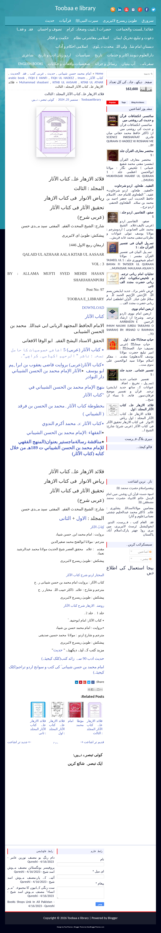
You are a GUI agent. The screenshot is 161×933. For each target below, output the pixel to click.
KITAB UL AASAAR (65, 82)
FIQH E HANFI (37, 78)
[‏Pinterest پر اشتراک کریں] (89, 689)
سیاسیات (83, 55)
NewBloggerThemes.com (95, 927)
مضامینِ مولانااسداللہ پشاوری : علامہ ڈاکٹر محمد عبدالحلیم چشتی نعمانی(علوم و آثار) (130, 512)
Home (99, 73)
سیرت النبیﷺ (87, 21)
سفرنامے (147, 64)
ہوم (56, 742)
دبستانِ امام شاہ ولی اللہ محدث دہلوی (123, 47)
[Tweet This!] (88, 682)
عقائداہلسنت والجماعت (135, 29)
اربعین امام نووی (143, 309)
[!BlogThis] (98, 689)
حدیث (49, 21)
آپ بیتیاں (128, 64)
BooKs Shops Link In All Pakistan (29, 902)
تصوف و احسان (50, 29)
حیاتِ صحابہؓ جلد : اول (138, 339)
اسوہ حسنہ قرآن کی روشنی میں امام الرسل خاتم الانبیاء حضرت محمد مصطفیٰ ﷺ (130, 498)
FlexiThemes (68, 927)
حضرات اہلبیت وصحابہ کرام (89, 29)
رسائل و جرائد (106, 64)
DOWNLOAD (93, 308)
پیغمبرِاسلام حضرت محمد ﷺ (135, 488)
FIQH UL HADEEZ (62, 78)
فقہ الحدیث (18, 73)
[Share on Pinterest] (80, 682)
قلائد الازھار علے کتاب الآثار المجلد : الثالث (74, 94)
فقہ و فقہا (25, 29)
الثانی (65, 518)
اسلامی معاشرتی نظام (91, 38)
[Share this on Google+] (84, 682)
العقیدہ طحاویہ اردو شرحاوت (134, 186)
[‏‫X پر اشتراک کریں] (95, 689)
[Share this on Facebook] (92, 682)
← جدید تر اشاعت (19, 742)
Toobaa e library (75, 8)
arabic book (16, 78)
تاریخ (98, 55)
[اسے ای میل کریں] (101, 689)
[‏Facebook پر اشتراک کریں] (92, 689)
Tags (124, 102)
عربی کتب (37, 73)
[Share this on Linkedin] (76, 682)
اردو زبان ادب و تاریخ (54, 55)
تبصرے (144, 559)
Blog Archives (137, 102)
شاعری (27, 55)
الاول (81, 518)
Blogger (113, 918)
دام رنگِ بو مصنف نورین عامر (32, 857)
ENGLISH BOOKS (30, 64)
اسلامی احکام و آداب (72, 47)
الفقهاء (95, 432)
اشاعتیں (143, 552)
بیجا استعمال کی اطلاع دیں (130, 570)
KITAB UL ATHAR (92, 82)
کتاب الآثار (96, 78)
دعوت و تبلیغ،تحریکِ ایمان (134, 38)
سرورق (148, 21)
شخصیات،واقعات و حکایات (69, 64)
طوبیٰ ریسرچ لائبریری (120, 21)
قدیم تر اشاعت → (92, 742)
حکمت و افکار (58, 38)
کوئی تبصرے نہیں (43, 99)
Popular (112, 102)
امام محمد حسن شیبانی (74, 73)
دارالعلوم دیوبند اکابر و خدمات (130, 55)
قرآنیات (65, 21)
